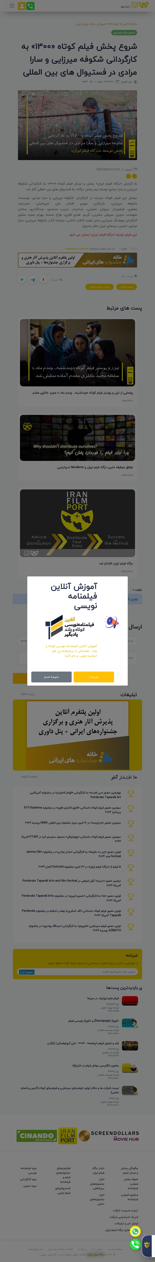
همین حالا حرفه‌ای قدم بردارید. (76, 660)
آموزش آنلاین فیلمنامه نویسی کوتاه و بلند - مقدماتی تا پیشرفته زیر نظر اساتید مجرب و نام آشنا (71, 651)
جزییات (93, 676)
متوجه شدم (51, 676)
